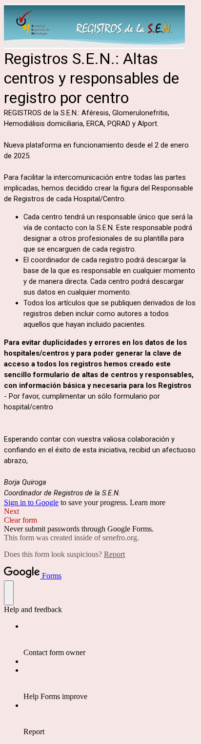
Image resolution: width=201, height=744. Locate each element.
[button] (100, 511)
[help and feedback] (9, 592)
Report (114, 554)
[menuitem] (110, 639)
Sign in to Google (31, 502)
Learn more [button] (147, 502)
